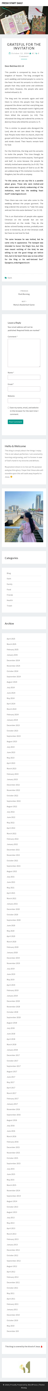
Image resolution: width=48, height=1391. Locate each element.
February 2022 (12, 839)
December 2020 (13, 909)
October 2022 (12, 795)
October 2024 (12, 671)
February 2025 (12, 649)
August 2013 (12, 1212)
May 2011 (10, 1293)
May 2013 (10, 1223)
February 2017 (12, 1098)
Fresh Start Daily (12, 3)
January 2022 (12, 844)
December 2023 (13, 725)
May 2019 (10, 979)
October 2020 (12, 914)
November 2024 (13, 666)
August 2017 (12, 1071)
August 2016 (12, 1120)
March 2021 (11, 898)
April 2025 (11, 638)
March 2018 (11, 1044)
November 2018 (13, 1006)
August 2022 (12, 806)
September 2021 (14, 866)
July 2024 (11, 687)
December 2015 (13, 1147)
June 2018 (11, 1033)
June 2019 (11, 974)
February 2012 (12, 1277)
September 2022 (14, 801)
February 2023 (12, 774)
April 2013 (11, 1228)
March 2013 (11, 1234)
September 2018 (14, 1017)
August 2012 (12, 1266)
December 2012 (13, 1250)
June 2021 (11, 882)
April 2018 (11, 1039)
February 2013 (12, 1239)
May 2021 (10, 887)
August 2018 (12, 1023)
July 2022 (11, 812)
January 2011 (12, 1309)
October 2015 (12, 1158)
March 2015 (11, 1185)
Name (11, 372)
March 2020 (11, 941)
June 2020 (11, 925)
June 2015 (11, 1174)
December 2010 (13, 1315)
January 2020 (12, 952)
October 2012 (12, 1255)
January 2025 (12, 655)
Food (9, 589)
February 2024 (12, 714)
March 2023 (11, 768)
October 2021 (12, 860)
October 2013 (12, 1207)
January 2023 (12, 779)
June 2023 (11, 752)
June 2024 (11, 693)
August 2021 (12, 871)
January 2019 (12, 995)
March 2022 (11, 833)
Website (11, 396)
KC (33, 53)
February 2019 (12, 990)
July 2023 (11, 747)
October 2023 (12, 730)
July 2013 (11, 1217)
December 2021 (13, 849)
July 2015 (11, 1169)
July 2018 (11, 1028)
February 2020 (12, 947)
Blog (9, 573)
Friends (10, 595)
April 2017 (11, 1087)
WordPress (32, 1385)
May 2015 (10, 1179)
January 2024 (12, 720)
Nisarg (24, 1388)
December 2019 (13, 958)
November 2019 (13, 963)
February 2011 (12, 1304)
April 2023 (11, 763)
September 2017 (14, 1066)
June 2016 (11, 1131)
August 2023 (12, 741)
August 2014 (12, 1201)
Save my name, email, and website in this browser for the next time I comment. (24, 410)
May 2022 (10, 822)
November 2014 (13, 1190)
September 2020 (14, 920)
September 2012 (14, 1261)
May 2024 (10, 698)
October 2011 (12, 1288)
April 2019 (11, 985)
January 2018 (12, 1050)
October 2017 (12, 1060)
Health (10, 600)
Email (11, 384)
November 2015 (13, 1152)
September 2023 (14, 736)
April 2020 (11, 936)
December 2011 (13, 1282)
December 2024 (13, 660)
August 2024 (12, 682)
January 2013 (12, 1244)
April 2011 (11, 1298)
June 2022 (11, 817)
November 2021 (13, 855)
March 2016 (11, 1136)
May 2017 (10, 1082)
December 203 (13, 1331)
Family (9, 584)
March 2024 (11, 709)
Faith (10, 278)
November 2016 (13, 1109)
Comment (13, 336)
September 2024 (14, 676)
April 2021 (11, 893)
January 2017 (12, 1104)
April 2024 (11, 703)
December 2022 (13, 785)
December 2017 (13, 1055)
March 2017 (11, 1093)
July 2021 (11, 876)
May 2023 (10, 757)
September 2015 (14, 1163)
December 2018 (13, 1001)
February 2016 (12, 1142)
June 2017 (11, 1077)
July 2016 (11, 1125)
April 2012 (11, 1271)
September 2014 (14, 1196)
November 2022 (13, 790)
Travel (9, 605)
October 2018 (12, 1012)
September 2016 (14, 1114)
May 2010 (10, 1326)
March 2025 (11, 644)
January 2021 (12, 904)
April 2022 (11, 828)
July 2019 (11, 968)
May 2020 (10, 931)
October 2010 (12, 1320)
